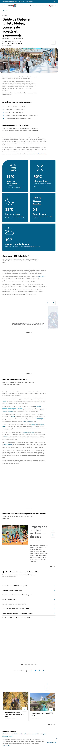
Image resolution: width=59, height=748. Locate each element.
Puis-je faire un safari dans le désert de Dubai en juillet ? (17, 595)
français (38, 5)
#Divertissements (29, 734)
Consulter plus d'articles (11, 724)
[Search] (30, 6)
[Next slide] (47, 303)
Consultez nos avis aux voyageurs (25, 1)
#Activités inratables (17, 734)
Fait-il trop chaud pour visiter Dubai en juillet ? (14, 604)
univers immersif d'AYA (38, 410)
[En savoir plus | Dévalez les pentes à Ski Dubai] (16, 480)
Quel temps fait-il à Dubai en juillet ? (15, 107)
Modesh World (41, 276)
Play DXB (20, 408)
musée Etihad (34, 424)
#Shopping (43, 734)
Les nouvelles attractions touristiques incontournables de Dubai (14, 714)
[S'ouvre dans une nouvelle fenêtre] (35, 670)
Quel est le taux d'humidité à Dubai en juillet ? (14, 586)
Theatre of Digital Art (7, 412)
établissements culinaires (28, 433)
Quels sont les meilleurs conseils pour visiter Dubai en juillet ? (21, 115)
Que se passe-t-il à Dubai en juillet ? (15, 110)
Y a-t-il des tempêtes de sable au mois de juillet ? (15, 609)
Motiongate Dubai (12, 408)
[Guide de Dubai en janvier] (16, 642)
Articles (6, 11)
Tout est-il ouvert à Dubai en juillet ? (12, 590)
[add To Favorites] (53, 42)
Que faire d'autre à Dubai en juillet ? (15, 112)
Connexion (44, 5)
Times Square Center (28, 421)
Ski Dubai (13, 416)
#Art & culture (6, 734)
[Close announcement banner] (54, 1)
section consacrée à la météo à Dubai (37, 154)
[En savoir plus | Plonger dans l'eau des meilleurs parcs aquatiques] (43, 480)
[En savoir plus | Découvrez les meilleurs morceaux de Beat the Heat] (43, 348)
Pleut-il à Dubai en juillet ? (9, 599)
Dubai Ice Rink (40, 418)
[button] (51, 742)
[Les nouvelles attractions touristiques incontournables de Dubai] (15, 701)
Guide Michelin (5, 436)
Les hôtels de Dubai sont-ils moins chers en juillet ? (16, 618)
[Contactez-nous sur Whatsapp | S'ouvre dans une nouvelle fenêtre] (31, 670)
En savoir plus (35, 369)
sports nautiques (8, 444)
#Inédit (37, 734)
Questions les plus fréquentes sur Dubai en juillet (18, 118)
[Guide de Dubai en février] (43, 642)
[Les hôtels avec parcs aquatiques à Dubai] (42, 701)
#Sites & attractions (7, 736)
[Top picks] (33, 5)
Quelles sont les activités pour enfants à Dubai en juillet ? (17, 613)
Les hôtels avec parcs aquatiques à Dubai (42, 713)
